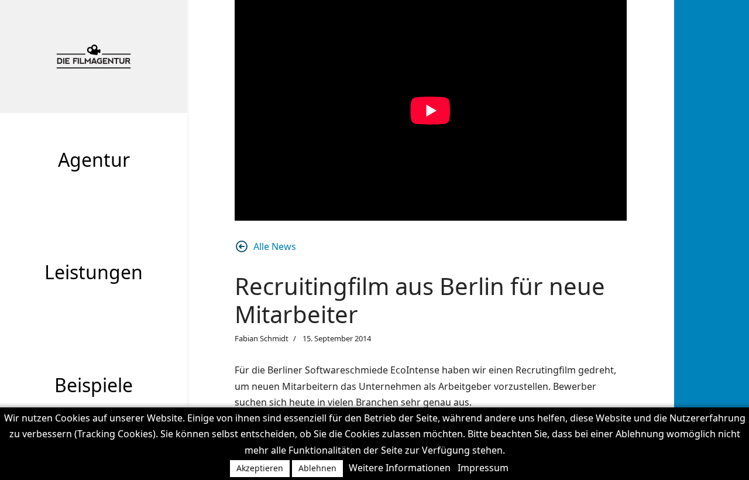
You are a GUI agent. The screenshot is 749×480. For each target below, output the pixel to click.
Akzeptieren (259, 468)
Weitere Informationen (400, 467)
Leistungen (93, 271)
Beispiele (93, 384)
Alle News (274, 246)
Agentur (94, 159)
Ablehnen (317, 468)
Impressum (483, 467)
